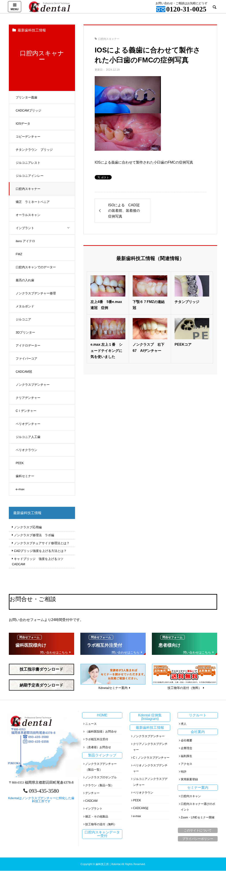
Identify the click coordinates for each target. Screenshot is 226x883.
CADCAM (91, 800)
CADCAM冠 (24, 371)
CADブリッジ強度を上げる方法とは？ (40, 551)
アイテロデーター (28, 345)
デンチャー (92, 793)
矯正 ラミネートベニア (33, 202)
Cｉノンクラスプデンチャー (151, 757)
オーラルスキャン (28, 215)
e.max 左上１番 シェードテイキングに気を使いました (106, 350)
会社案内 (198, 732)
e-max (20, 489)
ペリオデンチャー (28, 424)
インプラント (25, 228)
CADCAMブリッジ (28, 110)
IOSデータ (23, 123)
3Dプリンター (25, 332)
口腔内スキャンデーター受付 (102, 834)
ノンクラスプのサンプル (101, 777)
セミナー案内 (197, 787)
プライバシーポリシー (197, 839)
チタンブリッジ (187, 302)
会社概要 (186, 740)
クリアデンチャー (28, 397)
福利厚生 (186, 756)
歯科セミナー (25, 476)
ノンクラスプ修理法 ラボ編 (34, 535)
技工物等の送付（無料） (101, 824)
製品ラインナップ (102, 755)
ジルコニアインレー (29, 175)
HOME (102, 715)
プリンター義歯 (26, 97)
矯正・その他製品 (96, 816)
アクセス (186, 763)
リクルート (198, 715)
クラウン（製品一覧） (99, 785)
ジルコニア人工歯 (28, 437)
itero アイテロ (25, 241)
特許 (183, 771)
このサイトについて (198, 830)
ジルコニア (23, 319)
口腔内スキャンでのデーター (36, 267)
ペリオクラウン (26, 450)
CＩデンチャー (26, 411)
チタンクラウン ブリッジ (34, 149)
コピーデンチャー (28, 136)
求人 (183, 723)
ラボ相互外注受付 (96, 739)
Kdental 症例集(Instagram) (150, 717)
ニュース (91, 723)
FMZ (19, 254)
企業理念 (186, 748)
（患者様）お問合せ (98, 747)
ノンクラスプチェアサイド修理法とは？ (42, 543)
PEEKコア (183, 344)
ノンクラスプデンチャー (33, 384)
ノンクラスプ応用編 (28, 527)
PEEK (20, 463)
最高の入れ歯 (25, 280)
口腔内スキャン (191, 796)
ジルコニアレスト (28, 162)
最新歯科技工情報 (150, 727)
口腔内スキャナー (28, 189)
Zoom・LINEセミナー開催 (198, 817)
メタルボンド (25, 306)
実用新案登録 (189, 779)
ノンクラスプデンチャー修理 (36, 293)
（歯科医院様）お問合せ (101, 731)
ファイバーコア (26, 358)
